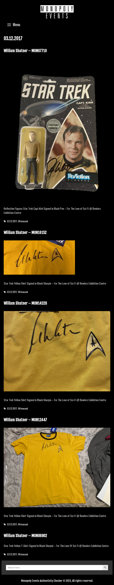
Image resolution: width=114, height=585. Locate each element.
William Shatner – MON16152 (25, 232)
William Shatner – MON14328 (25, 303)
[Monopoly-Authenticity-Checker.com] (57, 12)
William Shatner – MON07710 (25, 50)
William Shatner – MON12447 (25, 419)
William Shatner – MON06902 (25, 535)
